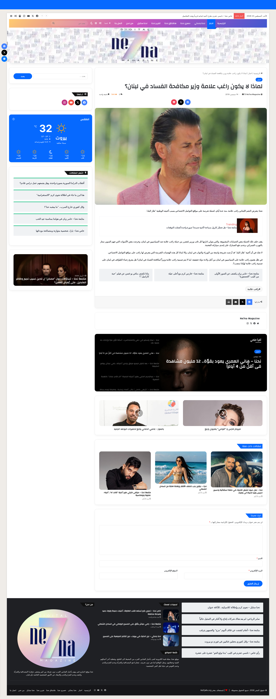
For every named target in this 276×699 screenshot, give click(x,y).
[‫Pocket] (174, 102)
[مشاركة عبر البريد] (235, 302)
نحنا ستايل (142, 23)
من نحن (129, 23)
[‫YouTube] (71, 102)
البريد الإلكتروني (255, 570)
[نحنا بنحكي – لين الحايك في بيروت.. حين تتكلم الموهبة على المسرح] (171, 640)
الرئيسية (221, 23)
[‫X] (181, 102)
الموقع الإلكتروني (171, 570)
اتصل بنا (118, 23)
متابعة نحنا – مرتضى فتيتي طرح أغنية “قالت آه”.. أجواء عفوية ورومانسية (127, 494)
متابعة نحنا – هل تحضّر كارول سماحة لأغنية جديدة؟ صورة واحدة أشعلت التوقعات (201, 227)
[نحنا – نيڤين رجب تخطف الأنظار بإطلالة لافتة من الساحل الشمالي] (181, 467)
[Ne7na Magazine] (138, 45)
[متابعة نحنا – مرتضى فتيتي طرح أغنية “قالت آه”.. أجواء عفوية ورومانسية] (125, 470)
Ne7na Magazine (253, 94)
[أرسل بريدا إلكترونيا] (243, 94)
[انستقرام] (247, 323)
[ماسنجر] (4, 59)
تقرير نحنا (155, 23)
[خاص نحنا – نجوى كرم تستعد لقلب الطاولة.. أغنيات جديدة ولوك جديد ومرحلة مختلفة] (171, 614)
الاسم (259, 558)
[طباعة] (229, 302)
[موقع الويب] (258, 323)
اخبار (211, 23)
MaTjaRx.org (206, 690)
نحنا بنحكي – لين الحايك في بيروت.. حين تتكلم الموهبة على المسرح (132, 636)
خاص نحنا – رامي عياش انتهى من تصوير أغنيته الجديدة (210, 16)
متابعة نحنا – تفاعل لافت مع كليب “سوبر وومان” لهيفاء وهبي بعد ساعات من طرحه (50, 280)
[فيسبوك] (188, 102)
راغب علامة (253, 289)
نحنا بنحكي (199, 23)
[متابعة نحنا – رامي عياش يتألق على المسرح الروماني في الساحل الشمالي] (171, 627)
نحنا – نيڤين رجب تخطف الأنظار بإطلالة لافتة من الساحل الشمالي (183, 487)
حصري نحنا (185, 23)
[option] (181, 362)
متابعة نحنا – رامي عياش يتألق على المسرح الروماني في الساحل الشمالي (129, 624)
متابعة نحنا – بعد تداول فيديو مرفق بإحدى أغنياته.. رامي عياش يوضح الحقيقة (213, 364)
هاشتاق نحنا (170, 23)
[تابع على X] (245, 94)
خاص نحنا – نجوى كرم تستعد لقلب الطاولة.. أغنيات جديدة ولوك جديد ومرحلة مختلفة (131, 612)
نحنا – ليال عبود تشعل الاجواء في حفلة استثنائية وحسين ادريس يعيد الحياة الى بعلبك (237, 491)
